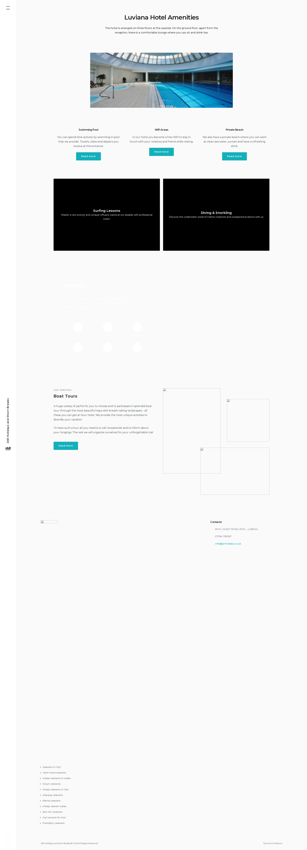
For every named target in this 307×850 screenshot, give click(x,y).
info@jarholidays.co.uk (228, 543)
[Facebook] (8, 835)
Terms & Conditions (272, 843)
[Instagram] (8, 842)
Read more (88, 156)
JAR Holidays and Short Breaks (7, 420)
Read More (66, 445)
